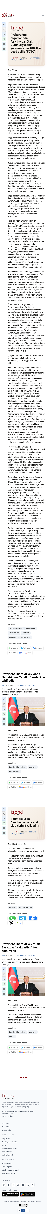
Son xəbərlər (6, 1127)
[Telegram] (23, 1185)
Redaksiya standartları (9, 1148)
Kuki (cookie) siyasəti (9, 1173)
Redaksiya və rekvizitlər (9, 1142)
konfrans (26, 633)
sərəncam (32, 767)
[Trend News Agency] (8, 1096)
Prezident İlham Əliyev (17, 767)
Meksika (12, 907)
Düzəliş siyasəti (7, 1152)
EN (19, 1210)
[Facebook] (8, 1185)
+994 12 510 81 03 (7, 1113)
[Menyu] (43, 15)
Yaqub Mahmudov (15, 628)
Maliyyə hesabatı (7, 1155)
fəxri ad (11, 1036)
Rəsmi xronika (6, 1130)
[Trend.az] (8, 15)
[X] (13, 1185)
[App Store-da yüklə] (10, 1194)
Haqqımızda (6, 1139)
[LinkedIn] (28, 1185)
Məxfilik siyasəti (7, 1167)
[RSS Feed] (33, 1185)
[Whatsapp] (4, 1185)
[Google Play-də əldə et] (27, 1194)
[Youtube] (18, 1185)
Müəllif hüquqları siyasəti (10, 1170)
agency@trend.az (7, 1116)
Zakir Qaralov (14, 633)
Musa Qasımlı (31, 628)
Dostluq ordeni (14, 771)
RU (27, 1210)
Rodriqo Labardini (25, 907)
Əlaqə (4, 1145)
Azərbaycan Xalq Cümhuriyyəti (19, 637)
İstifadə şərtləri (7, 1163)
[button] (4, 25)
